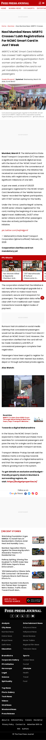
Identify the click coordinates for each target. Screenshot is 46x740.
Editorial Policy (17, 720)
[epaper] (40, 3)
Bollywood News (29, 627)
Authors (25, 729)
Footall (26, 664)
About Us (5, 720)
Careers (28, 720)
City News (6, 627)
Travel (25, 677)
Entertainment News (33, 623)
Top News (6, 688)
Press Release (8, 713)
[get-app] (43, 3)
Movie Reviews (29, 636)
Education (6, 649)
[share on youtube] (33, 616)
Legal (4, 672)
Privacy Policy (8, 724)
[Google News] (16, 493)
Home (3, 8)
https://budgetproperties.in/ (22, 481)
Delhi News (6, 644)
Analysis (5, 623)
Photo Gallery (8, 692)
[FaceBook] (25, 493)
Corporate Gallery (10, 660)
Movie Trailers (29, 640)
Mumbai (11, 26)
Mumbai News (15, 8)
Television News (29, 649)
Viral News (6, 705)
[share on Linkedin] (22, 616)
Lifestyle (27, 668)
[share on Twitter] (17, 616)
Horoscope (7, 668)
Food (25, 681)
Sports (26, 655)
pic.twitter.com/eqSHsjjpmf (15, 230)
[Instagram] (33, 493)
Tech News (7, 696)
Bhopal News (7, 640)
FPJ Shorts (29, 8)
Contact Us (20, 724)
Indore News (7, 636)
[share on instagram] (28, 616)
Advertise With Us (34, 724)
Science (5, 677)
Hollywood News (30, 632)
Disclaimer (38, 720)
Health (26, 672)
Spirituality (7, 681)
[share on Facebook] (12, 616)
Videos (5, 701)
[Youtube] (36, 493)
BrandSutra (7, 655)
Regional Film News (31, 644)
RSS (18, 729)
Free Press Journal (15, 3)
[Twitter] (29, 493)
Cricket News (28, 660)
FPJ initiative (8, 664)
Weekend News (9, 709)
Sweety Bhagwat (8, 79)
